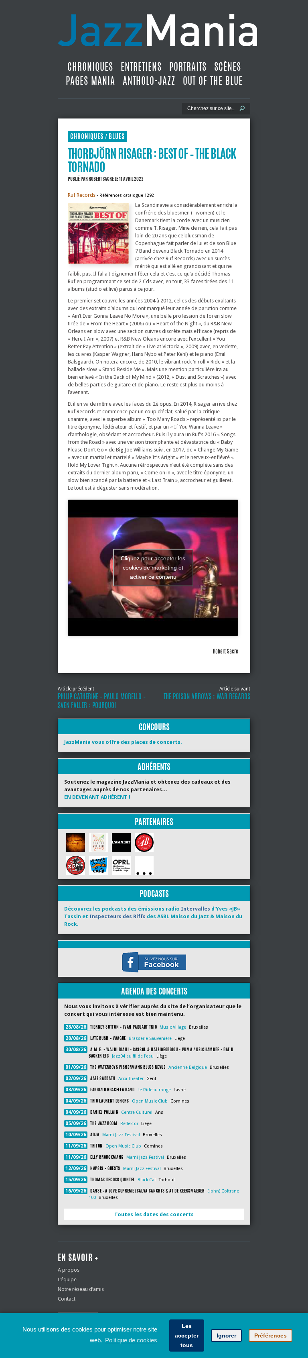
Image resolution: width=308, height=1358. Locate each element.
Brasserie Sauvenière (150, 1038)
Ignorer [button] (226, 1335)
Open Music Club (150, 1101)
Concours (154, 727)
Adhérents (154, 766)
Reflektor (129, 1123)
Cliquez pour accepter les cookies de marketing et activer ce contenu (153, 567)
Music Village (173, 1027)
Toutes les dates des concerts (154, 1214)
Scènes (227, 67)
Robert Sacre (101, 178)
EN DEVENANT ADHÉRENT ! (97, 797)
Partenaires (154, 821)
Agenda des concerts (154, 991)
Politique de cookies (131, 1340)
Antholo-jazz (149, 81)
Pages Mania (90, 81)
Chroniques (90, 67)
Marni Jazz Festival (121, 1134)
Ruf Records (81, 195)
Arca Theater (131, 1078)
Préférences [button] (270, 1335)
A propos (68, 1270)
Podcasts (154, 893)
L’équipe (67, 1279)
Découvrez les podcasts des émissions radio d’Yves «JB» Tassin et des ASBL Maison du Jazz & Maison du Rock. (153, 916)
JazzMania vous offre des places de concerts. (123, 742)
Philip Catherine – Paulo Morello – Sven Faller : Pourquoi (102, 701)
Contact (66, 1299)
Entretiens (141, 67)
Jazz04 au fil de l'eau (133, 1056)
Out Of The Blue (213, 81)
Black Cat (147, 1179)
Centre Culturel (136, 1112)
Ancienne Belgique (187, 1067)
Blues (117, 136)
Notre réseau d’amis (81, 1289)
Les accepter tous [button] (187, 1335)
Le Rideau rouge (154, 1090)
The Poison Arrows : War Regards (207, 696)
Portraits (188, 67)
